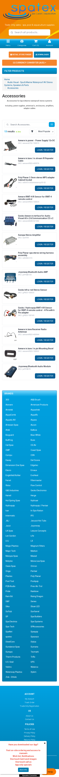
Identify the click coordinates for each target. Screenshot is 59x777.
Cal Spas (9, 445)
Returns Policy (29, 740)
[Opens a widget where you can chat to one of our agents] (48, 772)
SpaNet (9, 631)
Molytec (9, 561)
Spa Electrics (11, 621)
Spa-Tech (10, 626)
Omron (34, 566)
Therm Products (13, 657)
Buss (33, 440)
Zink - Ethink (11, 677)
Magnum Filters (38, 546)
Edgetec (34, 465)
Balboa (34, 430)
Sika (7, 606)
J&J (7, 521)
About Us (29, 716)
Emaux (34, 470)
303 (7, 400)
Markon (34, 551)
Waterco (34, 667)
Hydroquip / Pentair (39, 505)
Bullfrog (9, 440)
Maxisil (34, 556)
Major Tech (11, 551)
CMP (8, 450)
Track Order (30, 702)
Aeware (9, 405)
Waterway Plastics (14, 672)
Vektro (9, 667)
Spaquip (34, 631)
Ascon (33, 425)
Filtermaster (36, 480)
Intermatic (10, 515)
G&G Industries (12, 490)
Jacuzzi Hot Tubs (38, 521)
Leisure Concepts (38, 531)
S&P (7, 601)
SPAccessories (37, 626)
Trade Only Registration (29, 706)
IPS (32, 515)
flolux (8, 485)
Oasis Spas (11, 566)
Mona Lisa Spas (38, 561)
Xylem (33, 672)
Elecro (8, 470)
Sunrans (34, 647)
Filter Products (14, 71)
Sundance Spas (13, 647)
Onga (8, 571)
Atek (8, 430)
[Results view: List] (52, 124)
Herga (33, 495)
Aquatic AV (11, 420)
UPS (33, 662)
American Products (39, 405)
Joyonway (35, 526)
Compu (9, 455)
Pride (8, 591)
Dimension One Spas (15, 465)
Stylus (33, 642)
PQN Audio (10, 586)
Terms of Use (29, 729)
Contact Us (29, 719)
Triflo (33, 657)
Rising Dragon (37, 596)
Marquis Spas (12, 556)
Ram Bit (9, 596)
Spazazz (35, 637)
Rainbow (35, 591)
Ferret (8, 480)
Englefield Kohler (13, 475)
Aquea (34, 420)
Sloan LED (35, 606)
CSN (33, 455)
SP (7, 616)
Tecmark (35, 652)
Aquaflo (34, 415)
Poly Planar (36, 576)
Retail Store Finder (21, 55)
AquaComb (11, 415)
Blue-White (36, 435)
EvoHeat (34, 475)
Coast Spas (36, 450)
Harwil (8, 495)
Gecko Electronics (39, 490)
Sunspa (9, 652)
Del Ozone (35, 460)
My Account (29, 699)
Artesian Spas (12, 425)
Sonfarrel (35, 611)
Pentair (34, 571)
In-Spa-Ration (37, 510)
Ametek (9, 410)
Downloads (43, 55)
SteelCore (10, 642)
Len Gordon (11, 536)
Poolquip (35, 581)
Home (7, 79)
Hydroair (34, 500)
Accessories (12, 88)
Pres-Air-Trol (36, 586)
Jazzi (8, 526)
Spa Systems (37, 621)
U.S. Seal (9, 662)
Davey (8, 460)
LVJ (7, 541)
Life (32, 536)
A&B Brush (35, 400)
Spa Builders (36, 616)
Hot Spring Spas (13, 500)
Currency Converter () (30, 63)
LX (32, 541)
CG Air (33, 445)
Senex (33, 601)
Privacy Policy (29, 733)
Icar (7, 510)
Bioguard (10, 435)
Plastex (9, 576)
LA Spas (9, 531)
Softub (9, 611)
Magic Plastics (12, 546)
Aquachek (35, 410)
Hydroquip (10, 505)
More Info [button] (23, 770)
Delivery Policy (29, 736)
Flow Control (36, 485)
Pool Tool (10, 581)
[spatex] (29, 11)
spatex (9, 637)
